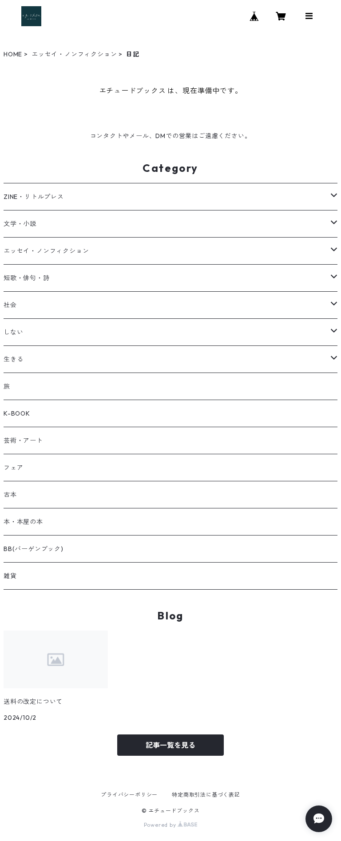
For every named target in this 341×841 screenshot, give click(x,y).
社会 (10, 305)
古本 (10, 495)
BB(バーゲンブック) (33, 549)
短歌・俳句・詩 (27, 278)
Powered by (161, 824)
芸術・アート (23, 440)
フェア (13, 468)
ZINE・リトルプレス (34, 197)
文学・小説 (20, 224)
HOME (13, 54)
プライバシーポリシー (129, 794)
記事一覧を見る (170, 745)
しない (13, 332)
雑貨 (10, 576)
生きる (13, 359)
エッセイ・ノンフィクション (74, 54)
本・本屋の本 (23, 522)
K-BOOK (17, 413)
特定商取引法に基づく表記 (206, 794)
